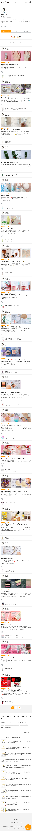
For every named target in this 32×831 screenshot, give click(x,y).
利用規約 (11, 826)
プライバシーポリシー (18, 826)
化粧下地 (3, 722)
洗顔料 (2, 725)
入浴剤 (6, 725)
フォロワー (17, 31)
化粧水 (25, 722)
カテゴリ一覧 (12, 822)
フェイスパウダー (24, 725)
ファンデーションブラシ (13, 725)
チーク (2, 727)
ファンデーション (9, 727)
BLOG (9, 26)
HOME (16, 819)
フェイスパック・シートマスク (12, 722)
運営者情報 (5, 826)
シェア (26, 31)
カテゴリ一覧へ (27, 732)
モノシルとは (19, 822)
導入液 (21, 722)
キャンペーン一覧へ (16, 37)
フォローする (6, 31)
